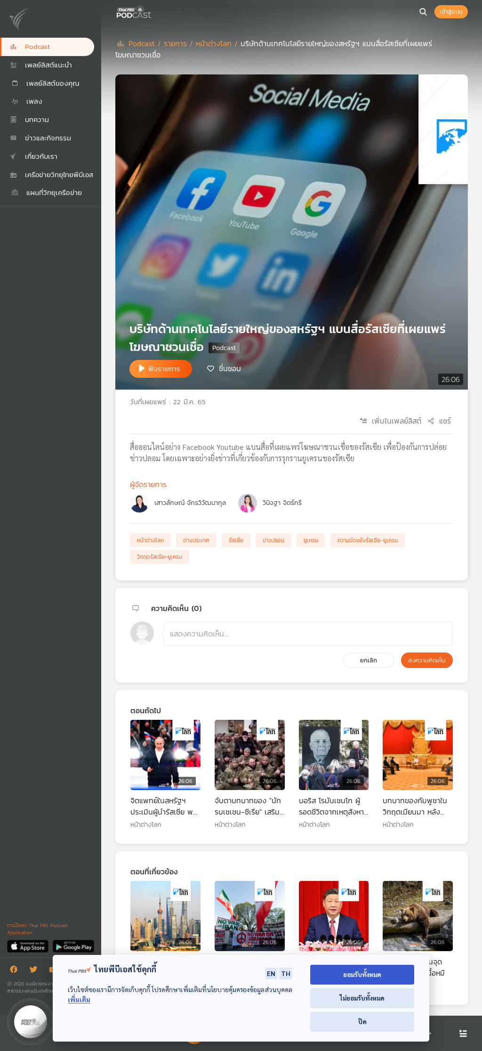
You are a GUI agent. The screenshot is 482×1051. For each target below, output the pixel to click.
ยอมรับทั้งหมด (362, 974)
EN (271, 973)
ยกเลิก (368, 660)
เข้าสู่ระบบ (451, 12)
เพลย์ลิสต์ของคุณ (52, 83)
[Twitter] (36, 971)
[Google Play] (73, 945)
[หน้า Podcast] (153, 10)
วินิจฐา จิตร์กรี (282, 503)
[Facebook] (16, 971)
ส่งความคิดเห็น (427, 660)
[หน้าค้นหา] (423, 12)
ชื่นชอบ (230, 368)
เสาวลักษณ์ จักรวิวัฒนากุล (190, 503)
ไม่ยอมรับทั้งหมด (362, 998)
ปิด (362, 1022)
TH (285, 973)
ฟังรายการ (164, 368)
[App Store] (28, 945)
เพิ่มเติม (79, 999)
